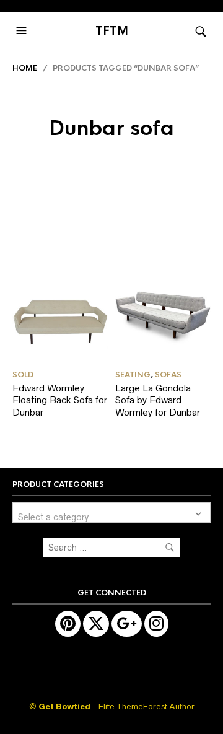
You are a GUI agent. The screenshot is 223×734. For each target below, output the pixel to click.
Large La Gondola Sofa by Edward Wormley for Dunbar (157, 400)
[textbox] (111, 512)
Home (24, 68)
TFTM (111, 31)
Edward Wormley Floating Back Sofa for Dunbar (59, 400)
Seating (133, 375)
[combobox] (111, 512)
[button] (22, 31)
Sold (22, 375)
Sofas (168, 375)
